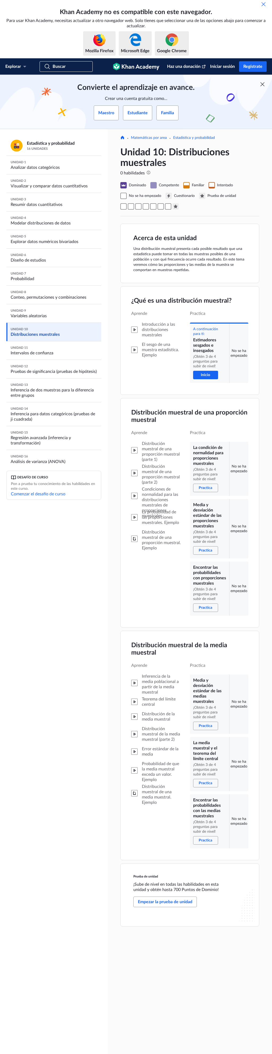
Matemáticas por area (149, 138)
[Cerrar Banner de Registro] (262, 84)
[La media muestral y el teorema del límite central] (161, 206)
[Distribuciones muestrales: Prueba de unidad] (175, 206)
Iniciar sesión (222, 66)
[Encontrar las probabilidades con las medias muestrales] (168, 206)
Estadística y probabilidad (194, 138)
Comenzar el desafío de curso (38, 494)
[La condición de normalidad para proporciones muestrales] (131, 206)
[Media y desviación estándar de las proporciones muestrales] (138, 206)
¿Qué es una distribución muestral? (181, 301)
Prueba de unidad (145, 876)
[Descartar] (263, 4)
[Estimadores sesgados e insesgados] (123, 206)
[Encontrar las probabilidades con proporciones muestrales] (146, 206)
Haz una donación (184, 66)
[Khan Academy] (136, 66)
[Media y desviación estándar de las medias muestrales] (153, 206)
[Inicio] (122, 138)
